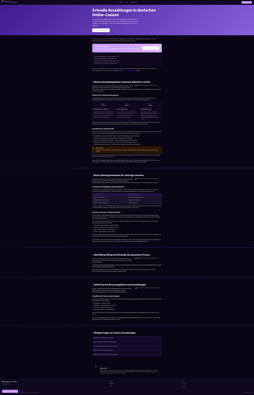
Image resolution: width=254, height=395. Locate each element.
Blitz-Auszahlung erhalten (9, 391)
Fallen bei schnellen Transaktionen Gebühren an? (104, 342)
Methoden (122, 2)
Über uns (184, 383)
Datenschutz (184, 388)
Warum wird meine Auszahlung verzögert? (103, 350)
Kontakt (183, 385)
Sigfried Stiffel (103, 368)
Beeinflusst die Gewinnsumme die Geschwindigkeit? (105, 354)
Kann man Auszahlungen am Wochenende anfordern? (105, 346)
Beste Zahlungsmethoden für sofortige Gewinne (105, 58)
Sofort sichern (246, 2)
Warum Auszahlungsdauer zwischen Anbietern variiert (107, 56)
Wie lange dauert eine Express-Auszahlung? (103, 337)
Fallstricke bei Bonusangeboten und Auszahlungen (106, 63)
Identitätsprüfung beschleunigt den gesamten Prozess (107, 61)
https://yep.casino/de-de (129, 70)
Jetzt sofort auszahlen (101, 30)
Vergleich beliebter (134, 2)
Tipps (127, 2)
